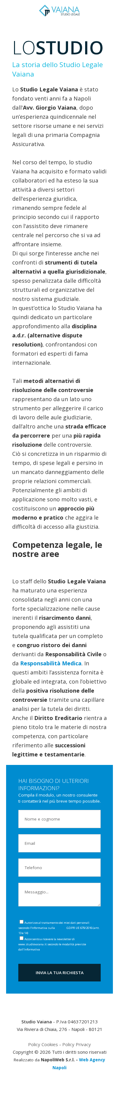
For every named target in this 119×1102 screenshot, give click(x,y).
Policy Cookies (43, 1044)
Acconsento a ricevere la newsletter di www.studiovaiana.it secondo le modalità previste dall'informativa (52, 944)
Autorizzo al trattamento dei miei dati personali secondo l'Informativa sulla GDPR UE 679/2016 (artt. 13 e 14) (59, 928)
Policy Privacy (76, 1044)
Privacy (61, 928)
